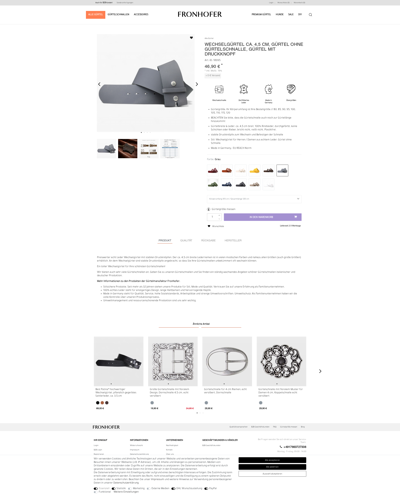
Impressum (134, 450)
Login (271, 3)
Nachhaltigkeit (172, 446)
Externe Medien (160, 488)
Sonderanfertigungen (125, 3)
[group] (118, 361)
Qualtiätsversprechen (239, 427)
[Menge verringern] (219, 219)
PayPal (213, 488)
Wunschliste (190, 37)
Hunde (280, 14)
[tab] (165, 241)
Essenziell (104, 488)
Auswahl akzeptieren (272, 474)
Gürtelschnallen (118, 14)
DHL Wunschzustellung (189, 488)
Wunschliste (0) (284, 3)
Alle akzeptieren (272, 460)
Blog (303, 427)
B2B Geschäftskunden (260, 427)
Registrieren (99, 454)
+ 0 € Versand (213, 76)
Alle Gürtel (95, 14)
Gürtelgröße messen (223, 209)
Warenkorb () (299, 3)
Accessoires (141, 14)
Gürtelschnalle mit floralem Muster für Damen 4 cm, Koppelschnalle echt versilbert (280, 393)
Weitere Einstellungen (126, 492)
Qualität (186, 240)
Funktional (105, 492)
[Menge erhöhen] (219, 215)
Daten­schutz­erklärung (139, 454)
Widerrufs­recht (136, 446)
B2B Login (98, 450)
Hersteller (233, 240)
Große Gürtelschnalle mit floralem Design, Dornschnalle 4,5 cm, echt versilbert (169, 393)
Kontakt (169, 450)
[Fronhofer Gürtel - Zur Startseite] (200, 12)
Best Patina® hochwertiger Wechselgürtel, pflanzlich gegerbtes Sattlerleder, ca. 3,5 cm (115, 393)
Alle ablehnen (272, 467)
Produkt (165, 240)
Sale (291, 14)
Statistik (121, 488)
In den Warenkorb (261, 217)
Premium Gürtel (261, 14)
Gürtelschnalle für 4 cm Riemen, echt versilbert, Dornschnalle (225, 391)
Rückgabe (208, 240)
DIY (300, 14)
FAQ (274, 427)
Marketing (139, 488)
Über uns (170, 454)
